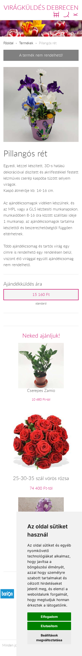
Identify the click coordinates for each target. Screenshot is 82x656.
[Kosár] (56, 14)
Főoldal (8, 43)
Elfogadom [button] (49, 617)
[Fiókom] (75, 14)
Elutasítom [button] (49, 626)
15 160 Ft (41, 294)
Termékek (26, 43)
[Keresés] (66, 14)
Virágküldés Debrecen (41, 7)
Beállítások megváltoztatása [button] (49, 637)
